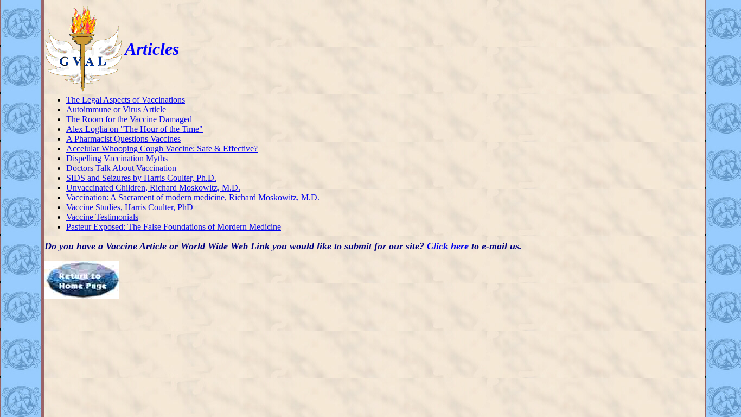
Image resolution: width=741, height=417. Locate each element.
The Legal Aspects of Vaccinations (125, 99)
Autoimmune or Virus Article (116, 109)
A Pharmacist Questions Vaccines (123, 138)
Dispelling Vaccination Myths (117, 158)
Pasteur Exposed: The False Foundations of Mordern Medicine (173, 226)
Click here (449, 246)
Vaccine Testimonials (102, 217)
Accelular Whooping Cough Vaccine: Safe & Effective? (162, 148)
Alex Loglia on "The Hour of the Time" (134, 129)
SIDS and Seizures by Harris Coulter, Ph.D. (141, 177)
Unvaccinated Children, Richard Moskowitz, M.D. (153, 187)
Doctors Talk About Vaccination (121, 168)
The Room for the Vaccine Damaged (129, 119)
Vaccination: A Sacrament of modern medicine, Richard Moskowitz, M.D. (193, 197)
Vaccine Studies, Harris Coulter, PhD (129, 207)
